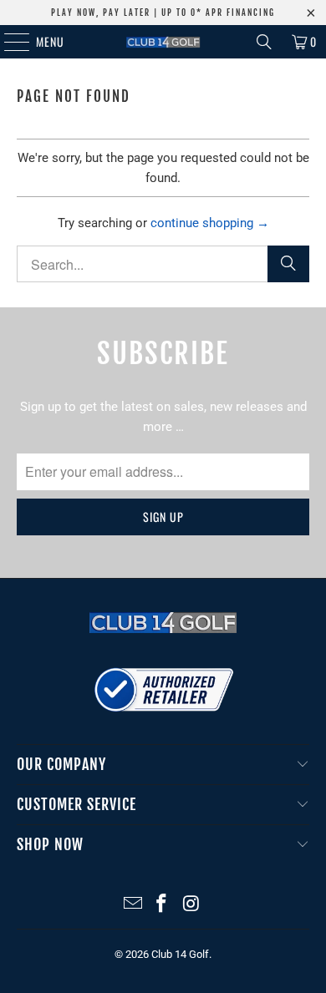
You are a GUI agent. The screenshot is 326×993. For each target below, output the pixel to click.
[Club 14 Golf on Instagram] (191, 904)
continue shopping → (209, 223)
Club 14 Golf (180, 954)
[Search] (264, 41)
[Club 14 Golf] (163, 41)
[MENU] (8, 41)
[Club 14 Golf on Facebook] (162, 904)
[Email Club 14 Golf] (132, 904)
